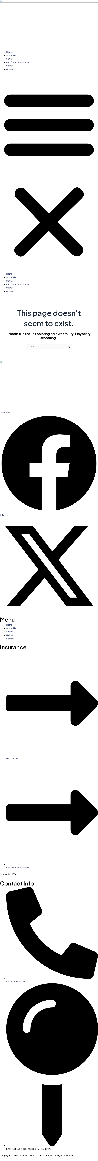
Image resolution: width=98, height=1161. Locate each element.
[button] (49, 173)
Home (9, 52)
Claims (9, 65)
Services (10, 59)
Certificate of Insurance (17, 62)
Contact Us (11, 69)
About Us (11, 55)
